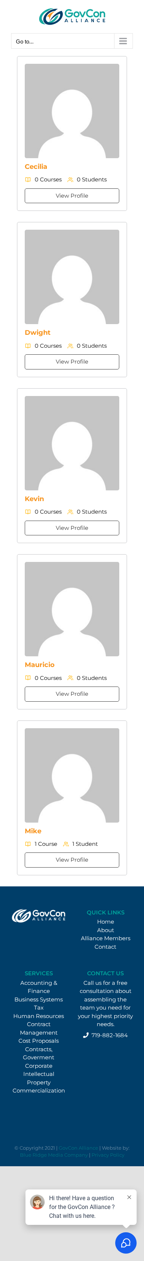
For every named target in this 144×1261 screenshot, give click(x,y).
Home (105, 921)
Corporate (38, 1065)
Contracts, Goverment (38, 1053)
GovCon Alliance (78, 1148)
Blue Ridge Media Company (54, 1155)
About (105, 930)
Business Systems (38, 999)
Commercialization (39, 1090)
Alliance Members (105, 938)
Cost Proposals (38, 1040)
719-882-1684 (108, 1035)
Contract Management (39, 1028)
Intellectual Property (38, 1078)
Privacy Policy (108, 1155)
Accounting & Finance (38, 987)
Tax (39, 1007)
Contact (105, 946)
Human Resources (38, 1015)
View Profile (72, 195)
